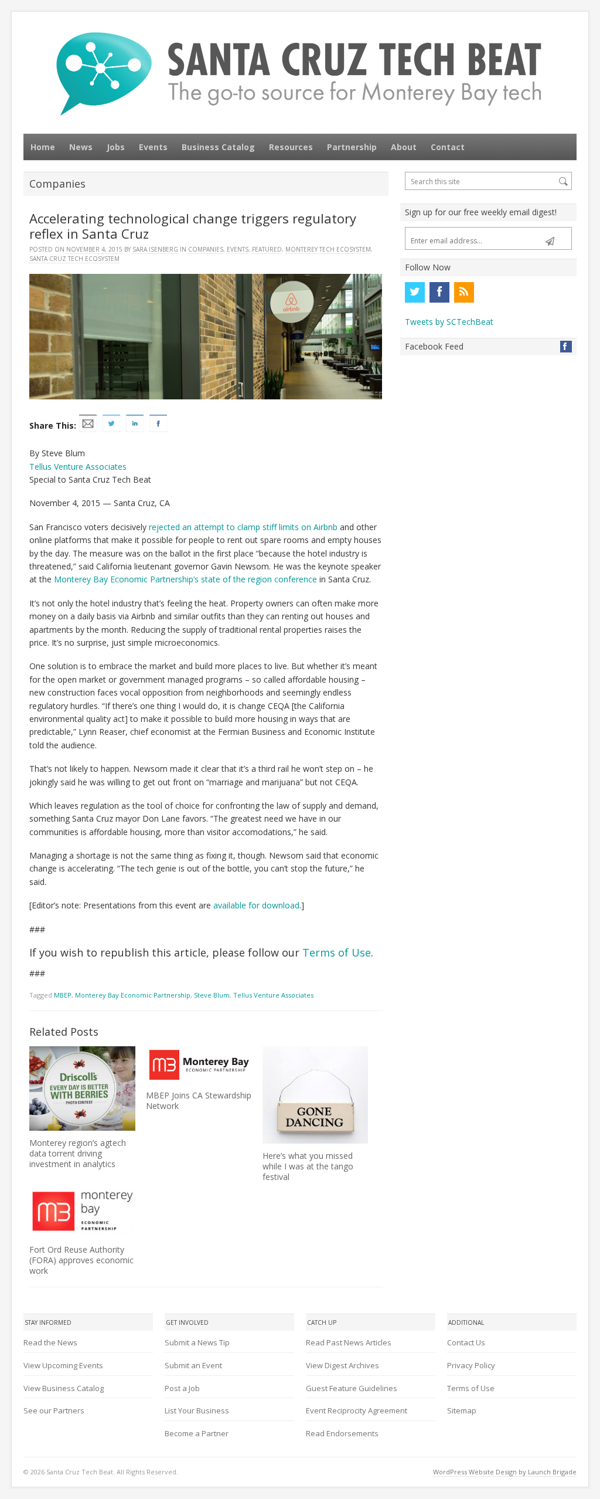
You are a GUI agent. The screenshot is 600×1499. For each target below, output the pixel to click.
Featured (267, 249)
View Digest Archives (342, 1365)
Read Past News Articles (348, 1342)
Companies (205, 249)
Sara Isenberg (155, 249)
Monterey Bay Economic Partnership (132, 995)
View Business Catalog (63, 1388)
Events (153, 146)
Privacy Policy (471, 1365)
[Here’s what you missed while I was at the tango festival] (315, 1094)
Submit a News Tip (197, 1342)
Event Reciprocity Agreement (356, 1410)
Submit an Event (193, 1365)
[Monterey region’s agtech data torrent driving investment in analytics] (82, 1088)
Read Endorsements (342, 1433)
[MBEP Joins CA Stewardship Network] (199, 1064)
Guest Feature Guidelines (351, 1388)
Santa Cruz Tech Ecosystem (74, 259)
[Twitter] (415, 292)
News (81, 146)
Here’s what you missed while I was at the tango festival (307, 1166)
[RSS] (464, 292)
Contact (448, 146)
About (404, 146)
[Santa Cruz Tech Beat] (300, 74)
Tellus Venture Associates (78, 466)
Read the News (50, 1342)
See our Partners (53, 1410)
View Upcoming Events (63, 1365)
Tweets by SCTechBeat (449, 321)
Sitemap (461, 1410)
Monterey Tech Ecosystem (328, 249)
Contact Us (466, 1342)
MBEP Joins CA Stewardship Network (198, 1100)
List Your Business (197, 1410)
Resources (291, 146)
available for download (256, 905)
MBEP (62, 995)
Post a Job (182, 1388)
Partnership (352, 146)
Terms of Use (336, 952)
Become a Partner (197, 1433)
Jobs (116, 146)
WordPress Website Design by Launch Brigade (505, 1471)
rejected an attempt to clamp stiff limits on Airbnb (243, 527)
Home (42, 146)
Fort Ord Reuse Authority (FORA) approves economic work (81, 1260)
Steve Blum (212, 995)
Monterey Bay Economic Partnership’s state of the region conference (185, 579)
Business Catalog (218, 146)
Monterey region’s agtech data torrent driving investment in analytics (77, 1153)
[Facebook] (439, 292)
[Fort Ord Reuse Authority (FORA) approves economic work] (82, 1212)
